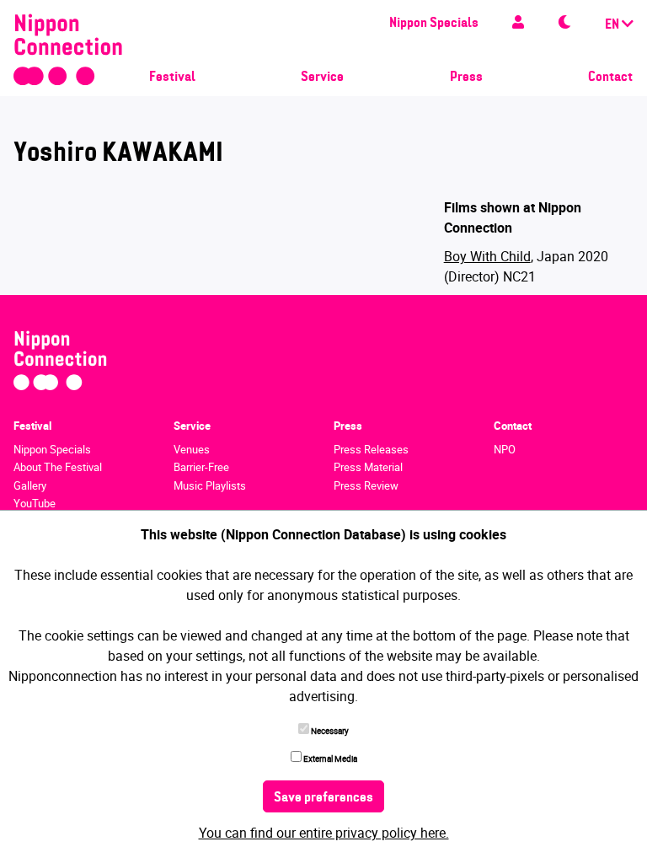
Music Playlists (210, 485)
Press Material (368, 466)
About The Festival (57, 466)
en (613, 25)
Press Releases (371, 449)
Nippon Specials (434, 23)
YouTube (34, 503)
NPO (505, 449)
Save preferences (323, 798)
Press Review (366, 485)
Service (322, 77)
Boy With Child (487, 256)
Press (466, 77)
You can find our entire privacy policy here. (324, 832)
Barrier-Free (201, 466)
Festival (172, 77)
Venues (192, 449)
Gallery (29, 485)
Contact (610, 77)
